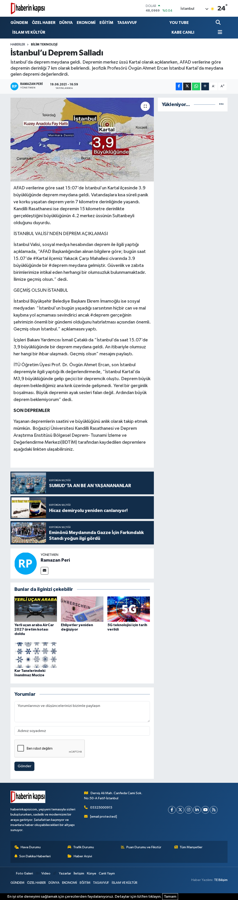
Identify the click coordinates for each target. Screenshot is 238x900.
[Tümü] (221, 105)
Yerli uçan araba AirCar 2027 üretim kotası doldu (34, 629)
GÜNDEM (19, 23)
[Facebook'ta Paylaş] (179, 86)
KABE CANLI (183, 32)
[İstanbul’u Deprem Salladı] (82, 140)
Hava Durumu (31, 847)
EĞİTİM (106, 23)
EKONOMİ (86, 23)
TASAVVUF (127, 23)
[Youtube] (205, 810)
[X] (180, 810)
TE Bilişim (221, 880)
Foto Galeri (24, 873)
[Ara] (218, 23)
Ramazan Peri (55, 560)
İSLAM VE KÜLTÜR (28, 32)
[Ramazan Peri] (25, 563)
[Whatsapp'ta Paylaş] (196, 86)
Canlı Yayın (107, 873)
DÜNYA (66, 23)
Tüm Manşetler (191, 847)
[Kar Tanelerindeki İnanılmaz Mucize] (35, 655)
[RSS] (214, 810)
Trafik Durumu (83, 847)
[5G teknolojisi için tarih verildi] (128, 609)
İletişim (79, 873)
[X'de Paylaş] (187, 86)
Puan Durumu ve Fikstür (143, 847)
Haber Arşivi (83, 856)
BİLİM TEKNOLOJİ (44, 44)
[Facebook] (172, 810)
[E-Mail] (44, 571)
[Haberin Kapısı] (27, 8)
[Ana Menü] (219, 33)
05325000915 (101, 807)
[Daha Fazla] (205, 86)
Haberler (17, 44)
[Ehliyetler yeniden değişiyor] (82, 609)
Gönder (24, 766)
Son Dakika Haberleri (35, 856)
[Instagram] (188, 810)
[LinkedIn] (197, 810)
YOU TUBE (179, 23)
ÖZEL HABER (43, 23)
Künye (91, 873)
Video (45, 873)
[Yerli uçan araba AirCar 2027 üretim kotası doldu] (35, 609)
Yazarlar (65, 873)
